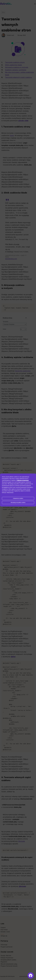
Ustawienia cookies (18, 498)
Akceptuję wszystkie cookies (18, 502)
